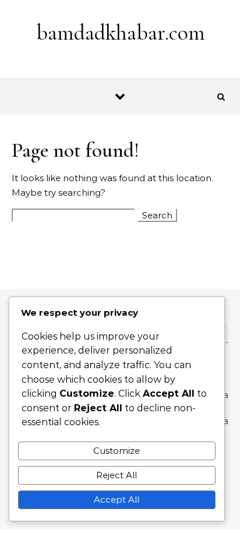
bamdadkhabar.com (120, 32)
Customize (116, 450)
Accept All (116, 499)
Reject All (116, 475)
